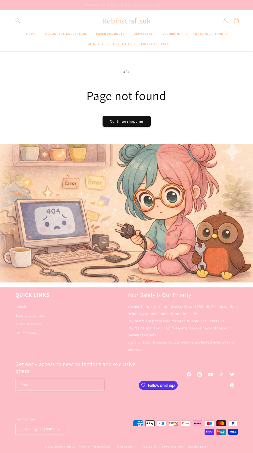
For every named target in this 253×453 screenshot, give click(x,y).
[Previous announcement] (17, 5)
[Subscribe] (98, 385)
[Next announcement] (236, 5)
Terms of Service (28, 324)
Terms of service (172, 446)
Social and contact (30, 315)
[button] (17, 20)
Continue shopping (126, 121)
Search (20, 306)
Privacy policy (148, 446)
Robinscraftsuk (65, 446)
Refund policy (26, 333)
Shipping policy (198, 446)
